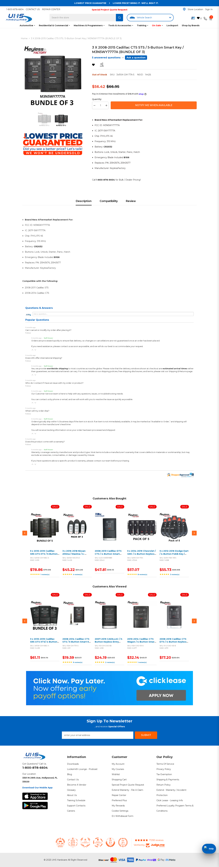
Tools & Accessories (119, 25)
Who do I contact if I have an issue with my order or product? (54, 383)
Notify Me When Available (153, 105)
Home (24, 38)
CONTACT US (33, 9)
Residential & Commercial (53, 25)
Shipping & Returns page (180, 371)
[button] (32, 350)
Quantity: (97, 99)
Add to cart (44, 530)
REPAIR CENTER (51, 9)
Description (84, 201)
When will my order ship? (37, 411)
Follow (28, 333)
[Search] (119, 17)
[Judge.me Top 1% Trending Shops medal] (123, 842)
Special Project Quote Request (109, 9)
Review (131, 201)
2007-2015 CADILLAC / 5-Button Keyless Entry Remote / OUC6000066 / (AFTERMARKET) (109, 643)
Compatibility (109, 201)
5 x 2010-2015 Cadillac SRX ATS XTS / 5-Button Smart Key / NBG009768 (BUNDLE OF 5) (44, 555)
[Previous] (26, 75)
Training (141, 25)
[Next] (78, 75)
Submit (146, 735)
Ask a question (136, 57)
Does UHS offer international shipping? (43, 358)
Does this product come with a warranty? (45, 442)
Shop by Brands (190, 25)
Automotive (26, 25)
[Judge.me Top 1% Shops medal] (110, 842)
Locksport (172, 25)
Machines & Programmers (88, 25)
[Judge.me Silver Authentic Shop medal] (85, 842)
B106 (126, 157)
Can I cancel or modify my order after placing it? (48, 330)
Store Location (195, 9)
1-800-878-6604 (15, 9)
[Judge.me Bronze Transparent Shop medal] (98, 842)
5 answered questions (106, 57)
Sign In (209, 9)
